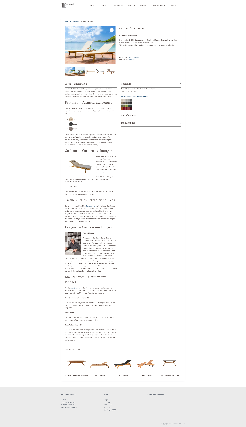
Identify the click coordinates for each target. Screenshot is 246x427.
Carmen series (91, 206)
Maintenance (118, 5)
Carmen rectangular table (76, 375)
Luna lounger (100, 375)
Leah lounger (146, 375)
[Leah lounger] (146, 363)
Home (92, 5)
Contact (107, 402)
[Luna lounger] (99, 363)
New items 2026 (159, 5)
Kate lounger (123, 375)
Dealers (143, 5)
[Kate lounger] (123, 363)
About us (131, 5)
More (172, 5)
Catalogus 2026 (110, 410)
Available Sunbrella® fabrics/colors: (134, 96)
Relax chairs (134, 57)
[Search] (182, 5)
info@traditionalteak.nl (69, 407)
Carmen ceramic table (169, 375)
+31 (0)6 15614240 (68, 405)
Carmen (132, 59)
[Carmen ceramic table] (169, 363)
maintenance (75, 288)
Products (103, 5)
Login (106, 400)
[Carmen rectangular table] (76, 363)
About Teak (108, 405)
